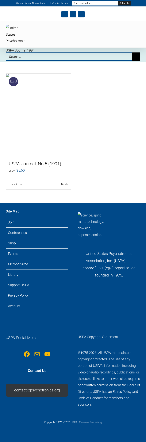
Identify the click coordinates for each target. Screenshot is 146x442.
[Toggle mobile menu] (138, 30)
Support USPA (18, 285)
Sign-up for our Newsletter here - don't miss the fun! (42, 3)
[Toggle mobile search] (131, 30)
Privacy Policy (18, 295)
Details (64, 184)
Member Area (18, 264)
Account (14, 306)
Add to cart (17, 184)
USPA (74, 422)
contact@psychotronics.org (37, 390)
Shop (12, 243)
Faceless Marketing (90, 422)
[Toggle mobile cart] (125, 30)
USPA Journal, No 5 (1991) (35, 163)
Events (13, 254)
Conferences (17, 233)
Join (11, 222)
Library (13, 274)
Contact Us (37, 370)
